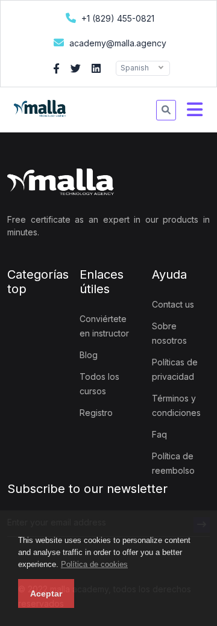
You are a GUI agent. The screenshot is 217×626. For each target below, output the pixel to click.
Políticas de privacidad (175, 369)
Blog (89, 355)
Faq (159, 434)
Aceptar (46, 593)
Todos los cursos (99, 383)
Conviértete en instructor (104, 326)
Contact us (173, 304)
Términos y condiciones (176, 405)
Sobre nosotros (169, 333)
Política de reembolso (173, 463)
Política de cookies (94, 564)
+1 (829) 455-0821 (116, 18)
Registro (96, 413)
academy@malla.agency (116, 43)
